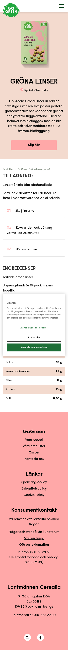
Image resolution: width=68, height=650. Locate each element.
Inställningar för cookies (34, 328)
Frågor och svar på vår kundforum (34, 532)
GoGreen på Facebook (40, 637)
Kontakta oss (34, 459)
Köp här (34, 145)
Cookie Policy (34, 495)
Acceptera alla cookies (34, 347)
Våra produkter (34, 446)
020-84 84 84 (40, 552)
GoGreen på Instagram (27, 637)
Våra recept (34, 440)
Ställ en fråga (34, 538)
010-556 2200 (45, 615)
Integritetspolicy (34, 488)
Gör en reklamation (34, 545)
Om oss (34, 452)
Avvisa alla (34, 338)
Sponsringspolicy (34, 482)
